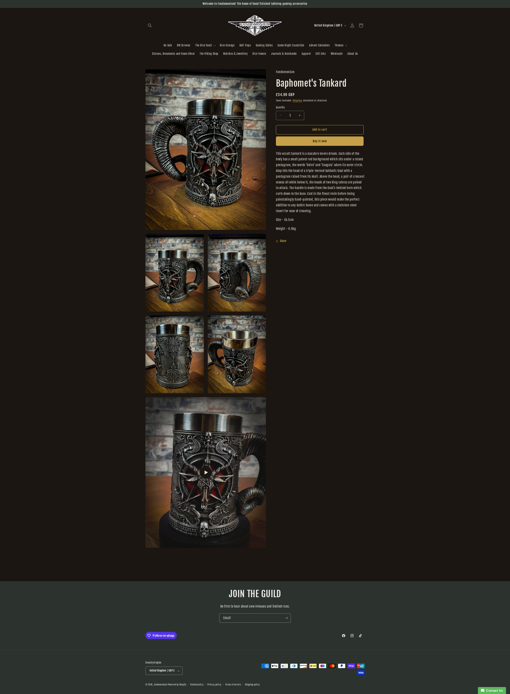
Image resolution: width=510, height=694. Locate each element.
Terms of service (233, 684)
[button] (149, 25)
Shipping (297, 100)
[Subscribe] (286, 618)
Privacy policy (214, 684)
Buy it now (320, 141)
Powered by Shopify (177, 684)
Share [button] (283, 241)
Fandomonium (160, 684)
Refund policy (196, 684)
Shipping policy (252, 684)
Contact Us (493, 690)
